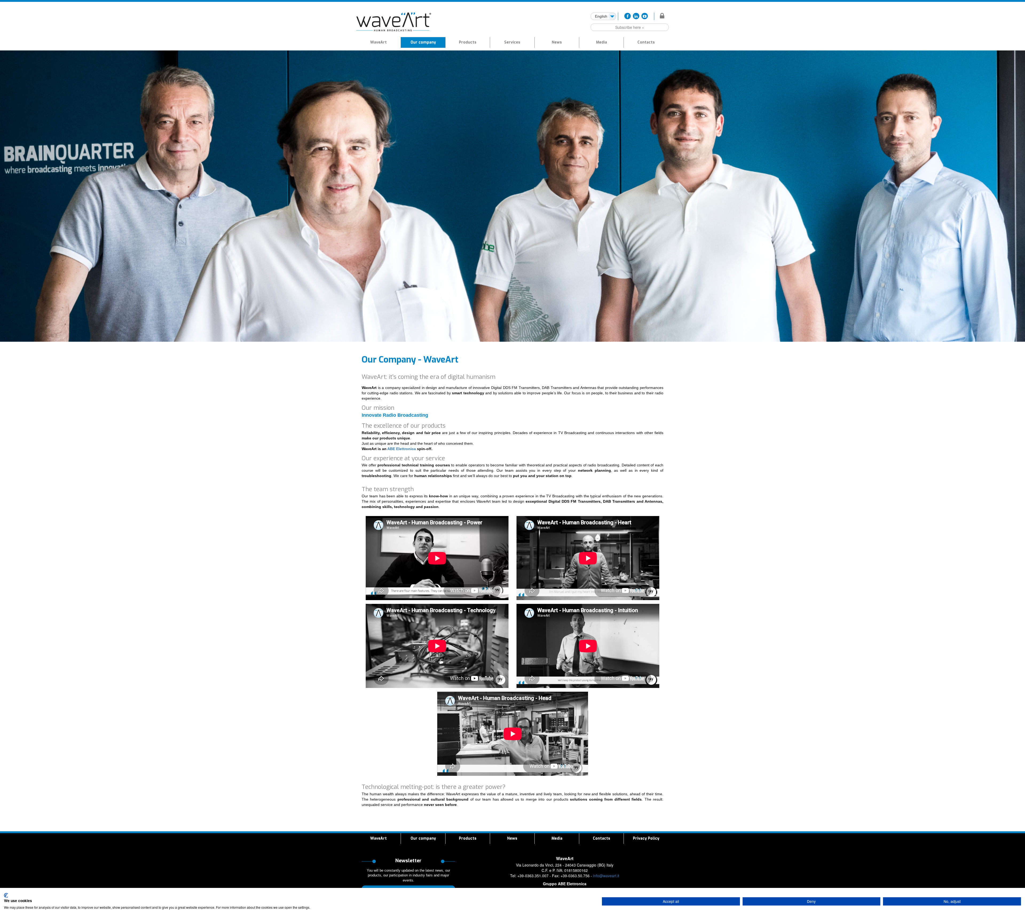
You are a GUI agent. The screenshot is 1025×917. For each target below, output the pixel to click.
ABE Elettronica (401, 449)
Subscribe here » (629, 27)
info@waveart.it (606, 875)
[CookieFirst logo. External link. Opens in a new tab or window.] (6, 895)
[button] (468, 42)
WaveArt (378, 42)
